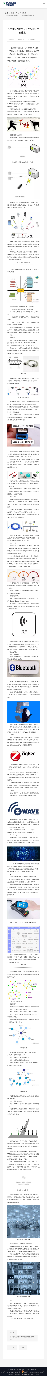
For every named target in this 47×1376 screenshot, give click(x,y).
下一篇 (12, 1348)
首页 (6, 13)
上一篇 (12, 1332)
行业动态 (23, 13)
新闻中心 (14, 13)
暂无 (23, 1348)
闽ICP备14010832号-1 (14, 1372)
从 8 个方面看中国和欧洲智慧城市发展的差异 (22, 1338)
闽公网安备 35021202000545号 (34, 1372)
